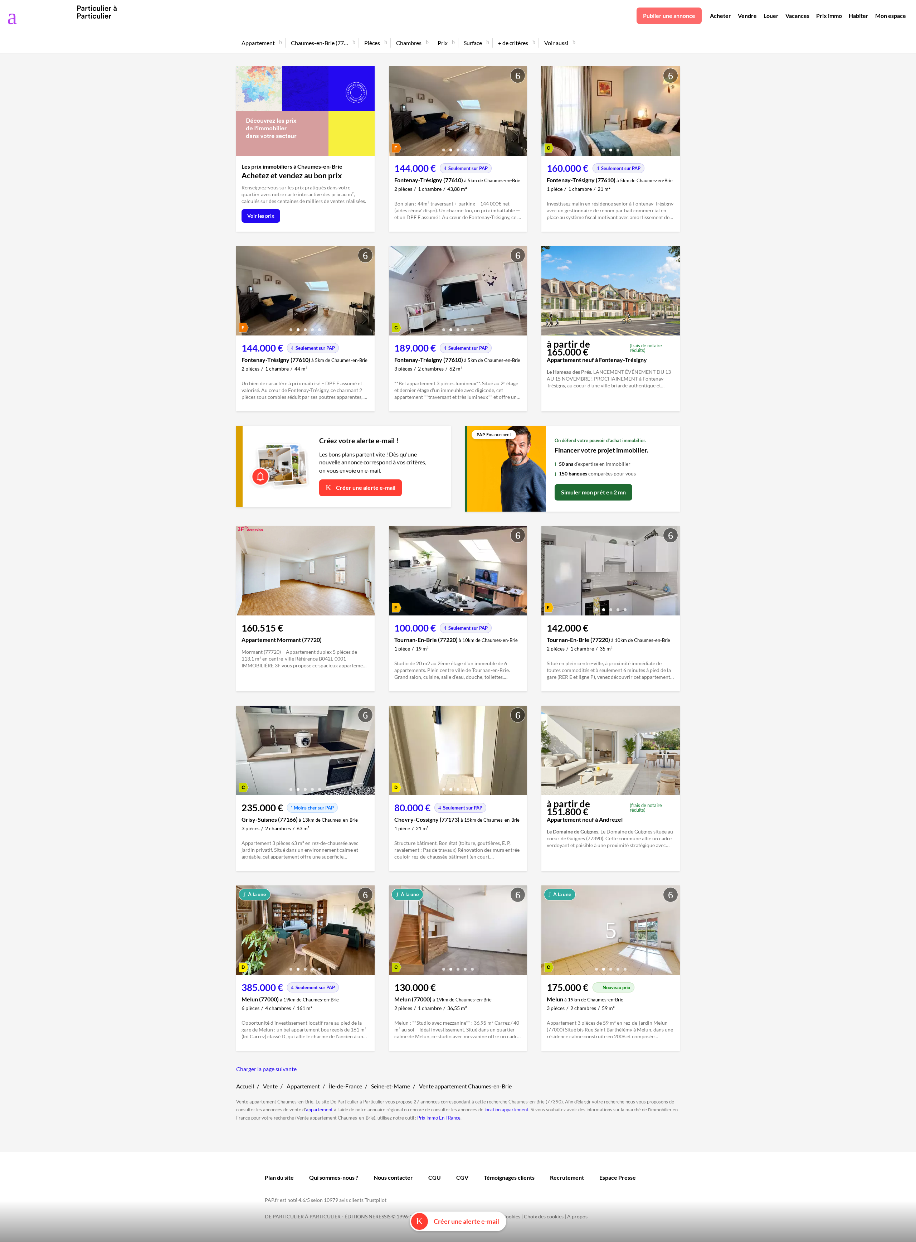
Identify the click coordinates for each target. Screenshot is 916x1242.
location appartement (506, 1109)
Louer (771, 15)
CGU (434, 1177)
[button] (443, 147)
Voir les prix (260, 216)
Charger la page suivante (266, 1068)
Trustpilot (375, 1200)
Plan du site (279, 1177)
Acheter (720, 15)
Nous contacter (393, 1177)
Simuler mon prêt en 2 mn (593, 492)
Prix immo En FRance (439, 1118)
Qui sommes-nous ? (333, 1177)
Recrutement (567, 1177)
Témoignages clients (509, 1177)
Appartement (303, 1086)
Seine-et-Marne (390, 1086)
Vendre (747, 15)
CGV (462, 1177)
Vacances (797, 15)
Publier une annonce (669, 15)
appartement (319, 1109)
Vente (270, 1086)
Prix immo (829, 15)
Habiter (858, 15)
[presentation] (396, 113)
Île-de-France (345, 1086)
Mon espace (890, 15)
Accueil (245, 1086)
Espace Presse (617, 1177)
